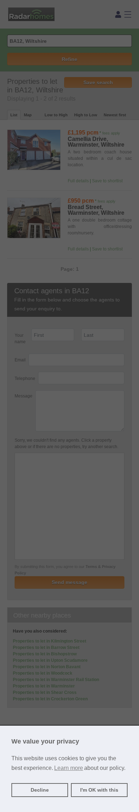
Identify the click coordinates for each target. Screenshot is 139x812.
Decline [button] (40, 790)
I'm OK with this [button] (99, 790)
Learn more (68, 768)
